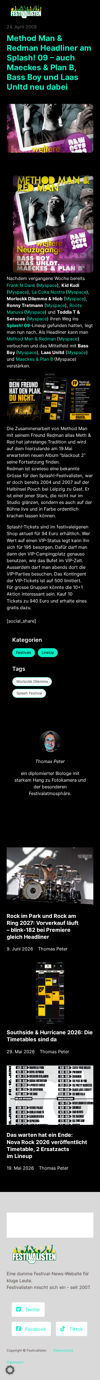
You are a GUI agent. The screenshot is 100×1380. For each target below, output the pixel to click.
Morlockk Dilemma (32, 681)
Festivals (23, 652)
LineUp (48, 652)
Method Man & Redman (31, 339)
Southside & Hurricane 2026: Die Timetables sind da (50, 1036)
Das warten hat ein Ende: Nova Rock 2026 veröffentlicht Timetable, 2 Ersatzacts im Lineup (47, 1145)
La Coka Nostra (48, 292)
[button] (10, 1370)
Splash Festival (29, 693)
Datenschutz (63, 1350)
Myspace (47, 285)
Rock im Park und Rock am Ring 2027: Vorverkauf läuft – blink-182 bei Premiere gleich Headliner (43, 926)
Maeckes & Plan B (34, 359)
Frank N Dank (21, 285)
